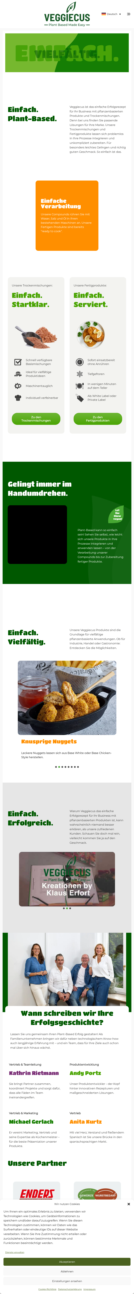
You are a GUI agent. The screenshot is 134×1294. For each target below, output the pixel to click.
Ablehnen (67, 1271)
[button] (129, 1204)
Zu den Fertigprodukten (98, 419)
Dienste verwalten (14, 1252)
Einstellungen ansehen (67, 1281)
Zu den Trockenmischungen (36, 419)
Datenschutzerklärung (70, 1289)
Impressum (89, 1289)
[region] (67, 216)
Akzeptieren (67, 1261)
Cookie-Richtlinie (47, 1289)
